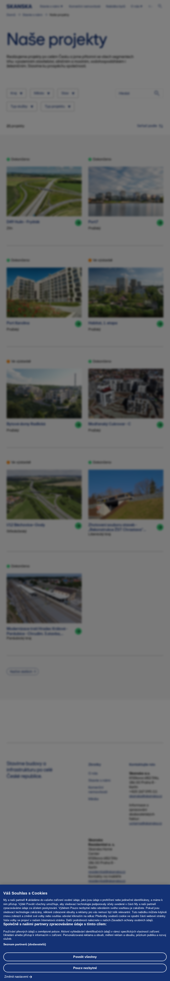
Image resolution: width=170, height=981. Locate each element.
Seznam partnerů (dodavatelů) (24, 944)
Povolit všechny (85, 956)
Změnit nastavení (16, 976)
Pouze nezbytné (85, 968)
